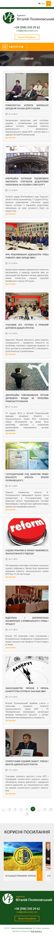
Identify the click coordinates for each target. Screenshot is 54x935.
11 (45, 809)
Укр (43, 3)
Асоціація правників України (20, 876)
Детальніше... (11, 138)
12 (51, 809)
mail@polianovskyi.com (27, 31)
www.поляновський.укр (21, 928)
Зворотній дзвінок (27, 37)
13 (27, 814)
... (3, 809)
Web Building (36, 931)
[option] (23, 861)
